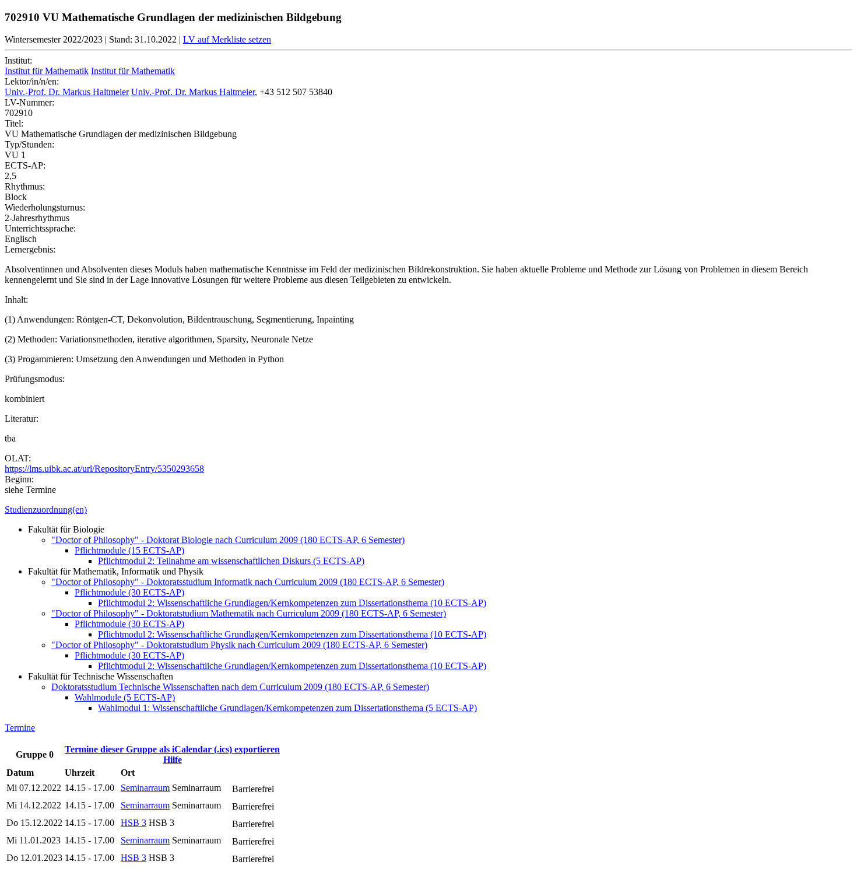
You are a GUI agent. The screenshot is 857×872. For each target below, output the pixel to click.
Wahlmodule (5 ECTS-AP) (125, 697)
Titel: (14, 123)
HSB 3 (133, 823)
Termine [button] (20, 728)
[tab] (428, 510)
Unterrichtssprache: (40, 228)
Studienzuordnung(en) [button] (46, 509)
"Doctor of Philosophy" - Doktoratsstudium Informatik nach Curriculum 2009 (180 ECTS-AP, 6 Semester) (247, 582)
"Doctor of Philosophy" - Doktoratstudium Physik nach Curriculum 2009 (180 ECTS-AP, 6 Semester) (239, 645)
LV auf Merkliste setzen (227, 39)
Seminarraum (145, 788)
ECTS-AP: (25, 165)
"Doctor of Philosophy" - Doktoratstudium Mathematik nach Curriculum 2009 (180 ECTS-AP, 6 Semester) (248, 613)
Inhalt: (16, 299)
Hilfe (172, 760)
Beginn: (19, 479)
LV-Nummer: (29, 102)
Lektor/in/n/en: (32, 81)
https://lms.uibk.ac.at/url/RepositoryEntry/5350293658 (104, 469)
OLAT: (18, 458)
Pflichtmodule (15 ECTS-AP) (129, 550)
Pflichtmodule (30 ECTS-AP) (129, 592)
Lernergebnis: (30, 249)
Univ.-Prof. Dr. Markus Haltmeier (67, 92)
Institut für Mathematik (47, 71)
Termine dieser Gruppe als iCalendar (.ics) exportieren (172, 749)
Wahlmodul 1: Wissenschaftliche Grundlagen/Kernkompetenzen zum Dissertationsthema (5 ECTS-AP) (287, 708)
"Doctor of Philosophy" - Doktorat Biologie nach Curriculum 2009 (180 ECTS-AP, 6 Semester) (228, 540)
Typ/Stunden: (29, 144)
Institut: (18, 60)
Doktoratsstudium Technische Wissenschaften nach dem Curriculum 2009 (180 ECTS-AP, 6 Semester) (240, 687)
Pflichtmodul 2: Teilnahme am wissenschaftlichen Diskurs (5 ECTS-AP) (231, 561)
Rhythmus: (25, 186)
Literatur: (21, 418)
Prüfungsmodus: (35, 379)
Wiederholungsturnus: (45, 207)
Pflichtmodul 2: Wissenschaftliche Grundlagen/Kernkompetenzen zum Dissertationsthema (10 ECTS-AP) (292, 603)
